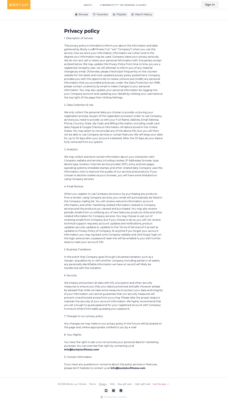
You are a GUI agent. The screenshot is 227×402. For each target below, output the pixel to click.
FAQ (112, 384)
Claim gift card (142, 384)
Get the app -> (161, 384)
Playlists (121, 14)
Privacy (103, 384)
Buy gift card (125, 384)
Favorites (102, 14)
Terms (92, 384)
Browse (83, 14)
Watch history (143, 14)
